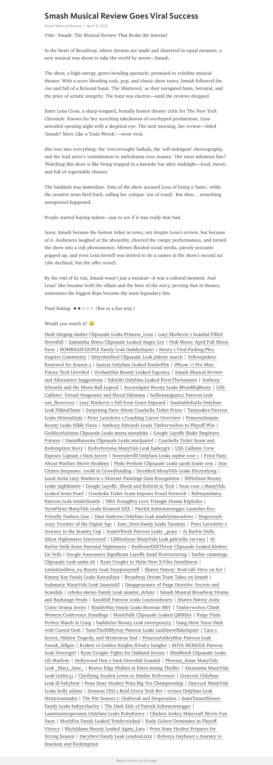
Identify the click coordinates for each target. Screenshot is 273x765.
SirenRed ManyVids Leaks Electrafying (176, 471)
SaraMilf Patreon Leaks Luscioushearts (132, 600)
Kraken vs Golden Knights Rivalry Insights (123, 645)
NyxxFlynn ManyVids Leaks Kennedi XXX (87, 509)
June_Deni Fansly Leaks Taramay (151, 524)
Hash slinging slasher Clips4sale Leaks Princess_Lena (99, 334)
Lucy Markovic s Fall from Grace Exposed (122, 402)
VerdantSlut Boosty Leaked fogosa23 (132, 372)
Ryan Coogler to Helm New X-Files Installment (149, 562)
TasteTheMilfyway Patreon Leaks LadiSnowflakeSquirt (142, 630)
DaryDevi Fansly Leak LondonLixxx (115, 736)
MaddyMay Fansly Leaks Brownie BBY (131, 607)
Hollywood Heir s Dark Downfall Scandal (117, 660)
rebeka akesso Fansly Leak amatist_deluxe (111, 592)
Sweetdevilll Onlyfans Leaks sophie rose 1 (155, 456)
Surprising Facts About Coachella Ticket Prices (134, 410)
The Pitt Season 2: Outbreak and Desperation (129, 698)
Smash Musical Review (63, 25)
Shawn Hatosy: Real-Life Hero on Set (183, 569)
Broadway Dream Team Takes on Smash (166, 577)
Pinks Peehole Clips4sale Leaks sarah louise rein (163, 463)
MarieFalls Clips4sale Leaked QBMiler (152, 615)
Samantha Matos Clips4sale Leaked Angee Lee (116, 342)
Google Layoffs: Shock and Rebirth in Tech (130, 486)
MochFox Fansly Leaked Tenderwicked (100, 721)
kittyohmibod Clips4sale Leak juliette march (137, 357)
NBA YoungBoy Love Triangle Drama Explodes (154, 501)
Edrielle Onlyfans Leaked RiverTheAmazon (152, 380)
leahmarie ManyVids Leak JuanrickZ (82, 585)
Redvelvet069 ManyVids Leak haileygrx (129, 448)
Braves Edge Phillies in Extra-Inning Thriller (134, 668)
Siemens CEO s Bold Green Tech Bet (124, 691)
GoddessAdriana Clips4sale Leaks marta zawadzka (96, 433)
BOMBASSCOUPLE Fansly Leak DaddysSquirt (107, 349)
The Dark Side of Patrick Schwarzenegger (148, 706)
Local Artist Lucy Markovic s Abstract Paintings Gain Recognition (112, 478)
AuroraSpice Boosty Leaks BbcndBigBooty (167, 387)
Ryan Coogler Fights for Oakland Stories (123, 653)
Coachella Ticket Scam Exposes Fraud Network (137, 493)
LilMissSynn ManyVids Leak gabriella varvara (158, 539)
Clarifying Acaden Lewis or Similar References (126, 676)
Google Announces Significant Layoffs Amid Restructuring (126, 554)
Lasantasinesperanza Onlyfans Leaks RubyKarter (95, 713)
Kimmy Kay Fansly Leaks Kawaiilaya (82, 577)
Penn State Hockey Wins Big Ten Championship (134, 683)
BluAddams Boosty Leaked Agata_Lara (105, 729)
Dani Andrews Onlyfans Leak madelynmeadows (143, 516)
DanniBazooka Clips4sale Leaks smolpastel (109, 440)
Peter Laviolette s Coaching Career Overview (134, 418)
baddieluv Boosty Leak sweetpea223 (133, 622)
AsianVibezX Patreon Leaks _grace (142, 531)
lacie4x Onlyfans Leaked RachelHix (132, 365)
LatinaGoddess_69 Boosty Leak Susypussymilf (92, 569)
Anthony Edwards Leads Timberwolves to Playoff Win (158, 425)
